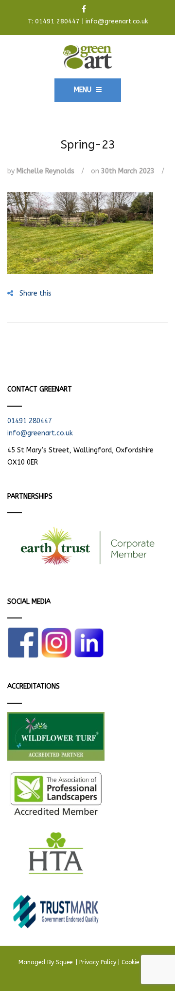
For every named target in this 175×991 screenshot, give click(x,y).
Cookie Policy (139, 962)
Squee (65, 962)
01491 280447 (57, 21)
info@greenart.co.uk (117, 21)
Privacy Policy (97, 962)
